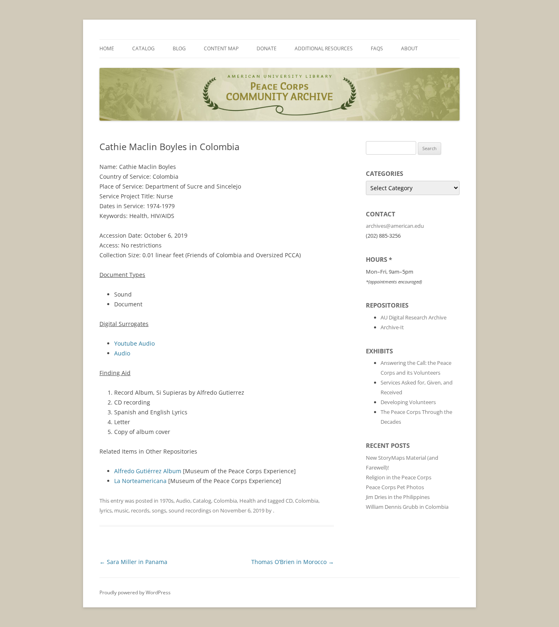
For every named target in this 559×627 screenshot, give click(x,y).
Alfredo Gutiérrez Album (147, 471)
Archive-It (392, 327)
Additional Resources (324, 48)
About (409, 48)
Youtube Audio (134, 343)
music (121, 510)
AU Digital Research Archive (413, 317)
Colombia (225, 500)
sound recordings (190, 510)
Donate (267, 48)
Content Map (221, 48)
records (140, 510)
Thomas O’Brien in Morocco (292, 562)
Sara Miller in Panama (133, 562)
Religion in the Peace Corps (398, 477)
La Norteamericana (140, 481)
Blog (179, 48)
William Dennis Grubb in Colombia (407, 506)
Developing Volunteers (408, 402)
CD (289, 500)
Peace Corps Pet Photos (395, 487)
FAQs (377, 48)
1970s (167, 500)
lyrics (105, 510)
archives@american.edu (395, 225)
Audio (122, 353)
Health (247, 500)
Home (106, 48)
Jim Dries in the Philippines (398, 497)
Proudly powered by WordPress (135, 592)
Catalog (143, 48)
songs (159, 510)
